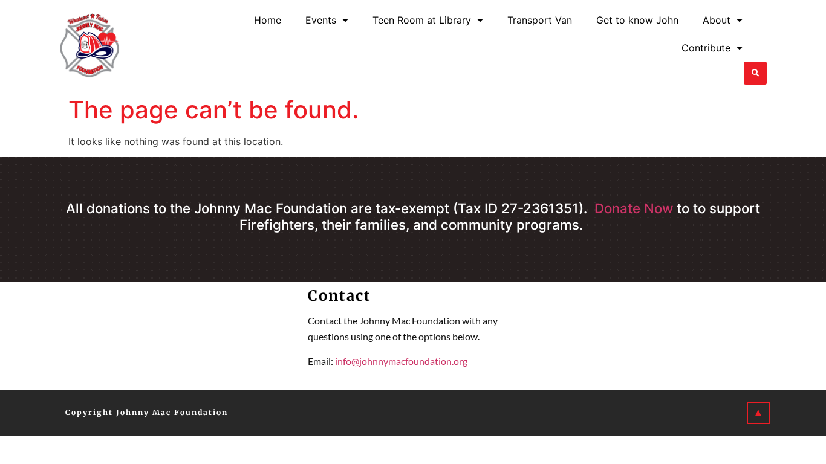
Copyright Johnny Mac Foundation (146, 412)
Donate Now (633, 208)
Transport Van (539, 20)
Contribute (705, 48)
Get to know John (637, 20)
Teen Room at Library (421, 20)
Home (267, 20)
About (716, 20)
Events (320, 20)
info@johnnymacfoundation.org (401, 361)
